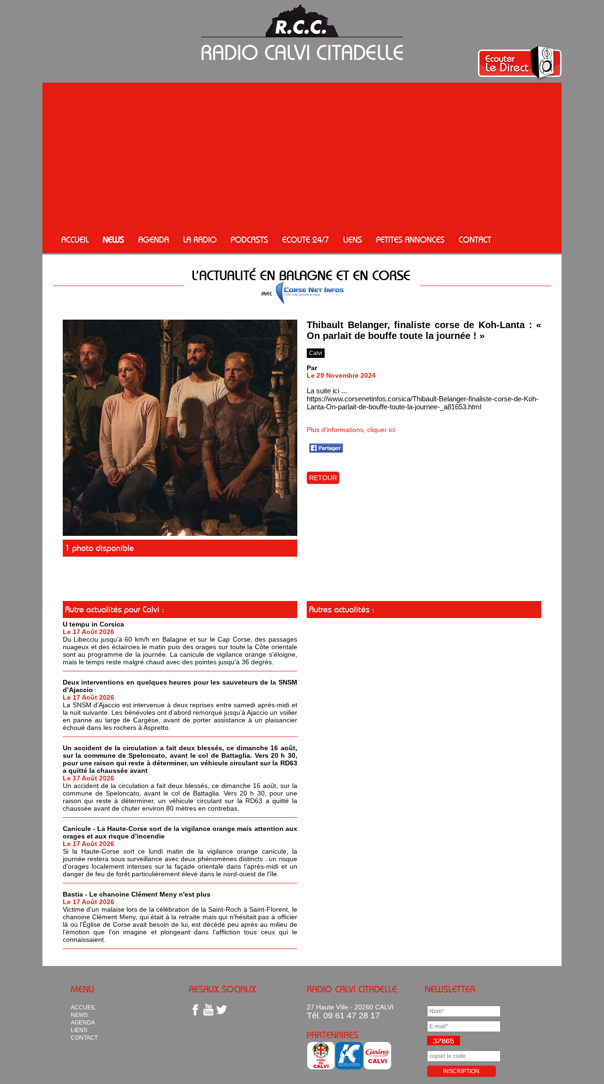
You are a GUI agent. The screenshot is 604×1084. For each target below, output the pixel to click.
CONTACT (475, 240)
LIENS (352, 240)
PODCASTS (249, 240)
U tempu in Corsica (93, 624)
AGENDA (153, 240)
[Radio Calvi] (180, 533)
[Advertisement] (302, 156)
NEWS (113, 240)
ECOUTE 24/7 (305, 240)
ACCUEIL (75, 240)
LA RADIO (200, 240)
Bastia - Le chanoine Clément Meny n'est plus (136, 894)
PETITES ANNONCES (410, 240)
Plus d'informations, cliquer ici (351, 429)
